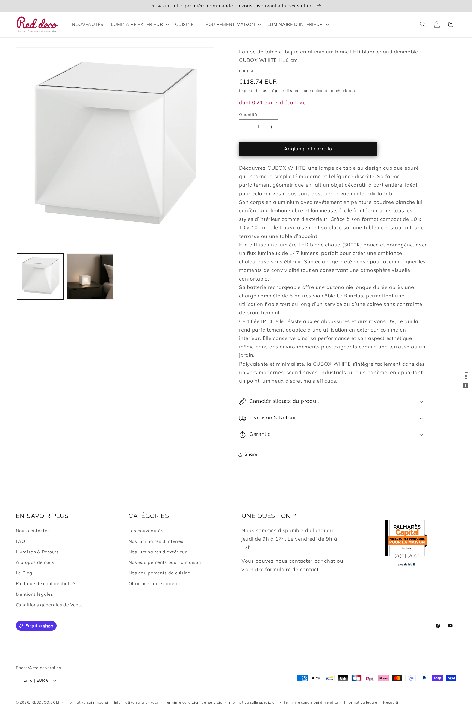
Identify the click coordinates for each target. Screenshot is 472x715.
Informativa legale (360, 702)
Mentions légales (34, 594)
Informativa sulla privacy (136, 702)
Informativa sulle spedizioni (253, 702)
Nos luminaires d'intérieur (157, 541)
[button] (139, 24)
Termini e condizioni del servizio (193, 702)
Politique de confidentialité (45, 583)
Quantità (248, 114)
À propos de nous (35, 562)
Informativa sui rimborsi (86, 702)
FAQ (20, 541)
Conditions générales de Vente (49, 604)
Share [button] (250, 454)
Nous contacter (32, 530)
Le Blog (24, 573)
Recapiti (390, 702)
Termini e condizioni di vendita (311, 702)
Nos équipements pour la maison (165, 562)
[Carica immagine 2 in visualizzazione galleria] (90, 277)
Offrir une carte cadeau (154, 583)
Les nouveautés (146, 530)
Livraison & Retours (37, 552)
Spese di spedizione (291, 90)
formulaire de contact (292, 569)
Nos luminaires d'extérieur (158, 552)
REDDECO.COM (45, 702)
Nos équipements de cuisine (159, 573)
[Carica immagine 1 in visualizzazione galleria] (40, 277)
